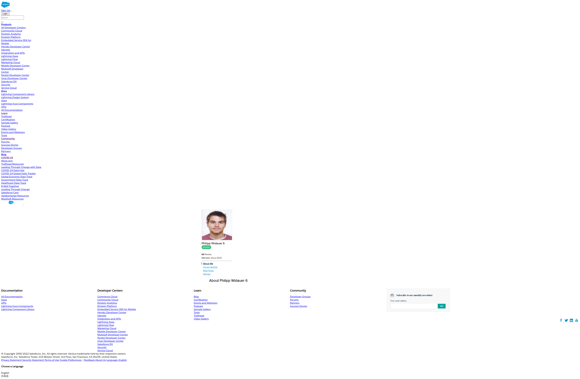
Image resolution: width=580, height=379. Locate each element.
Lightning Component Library (17, 94)
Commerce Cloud (107, 296)
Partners (6, 151)
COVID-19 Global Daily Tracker (18, 173)
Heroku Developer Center (15, 46)
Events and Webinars (13, 132)
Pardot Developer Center (15, 75)
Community (8, 138)
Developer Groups (11, 148)
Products (6, 24)
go (441, 306)
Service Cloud (9, 87)
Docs (4, 91)
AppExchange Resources (15, 195)
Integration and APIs (13, 53)
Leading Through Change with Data (21, 167)
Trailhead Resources (12, 164)
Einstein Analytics (11, 33)
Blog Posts (208, 270)
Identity (5, 49)
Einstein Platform (11, 37)
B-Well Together (10, 186)
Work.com (7, 160)
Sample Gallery (9, 122)
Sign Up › (6, 10)
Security (5, 84)
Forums (5, 141)
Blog (3, 154)
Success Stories (9, 145)
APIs (3, 106)
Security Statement (33, 360)
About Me (208, 263)
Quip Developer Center (14, 78)
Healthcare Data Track (13, 183)
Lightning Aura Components (17, 103)
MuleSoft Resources (12, 198)
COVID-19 (7, 157)
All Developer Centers (13, 27)
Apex (4, 100)
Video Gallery (8, 129)
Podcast (5, 125)
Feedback (89, 360)
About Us (100, 360)
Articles (206, 274)
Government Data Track (14, 179)
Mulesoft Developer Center (112, 334)
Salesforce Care (10, 192)
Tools (4, 135)
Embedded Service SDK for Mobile (116, 309)
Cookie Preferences (71, 360)
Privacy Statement (11, 360)
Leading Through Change (15, 189)
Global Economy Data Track (16, 176)
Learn (4, 113)
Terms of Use (52, 360)
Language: (116, 360)
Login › (5, 13)
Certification (8, 119)
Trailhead (6, 116)
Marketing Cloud (10, 62)
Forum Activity (210, 267)
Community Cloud (11, 30)
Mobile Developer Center (15, 65)
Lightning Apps (9, 56)
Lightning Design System (15, 97)
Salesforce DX (9, 81)
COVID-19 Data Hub (12, 170)
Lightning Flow (9, 59)
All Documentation (12, 110)
